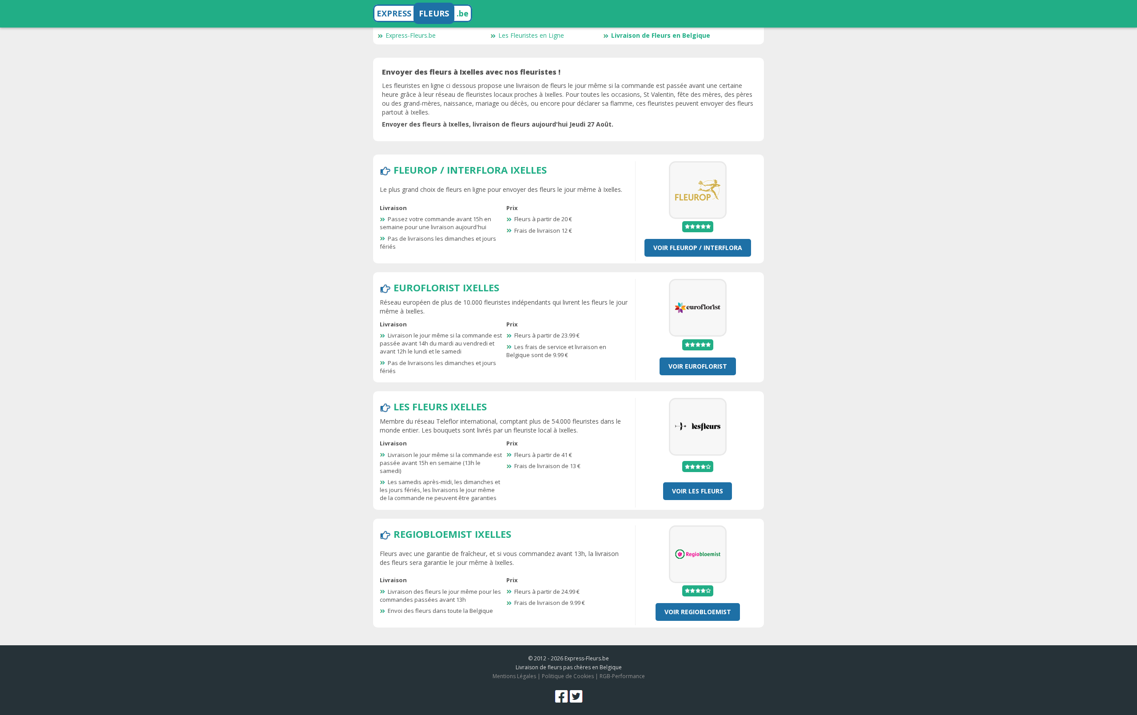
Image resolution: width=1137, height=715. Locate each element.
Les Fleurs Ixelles (440, 406)
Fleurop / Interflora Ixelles (470, 169)
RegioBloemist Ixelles (452, 533)
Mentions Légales (514, 676)
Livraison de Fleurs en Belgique (660, 35)
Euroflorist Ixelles (446, 287)
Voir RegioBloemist (697, 612)
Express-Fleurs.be (411, 35)
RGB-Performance (622, 676)
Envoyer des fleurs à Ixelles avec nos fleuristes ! (471, 72)
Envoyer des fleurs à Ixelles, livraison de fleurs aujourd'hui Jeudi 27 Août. (497, 124)
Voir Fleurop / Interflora (697, 247)
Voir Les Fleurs (697, 491)
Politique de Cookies (568, 676)
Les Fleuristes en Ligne (531, 35)
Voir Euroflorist (697, 366)
